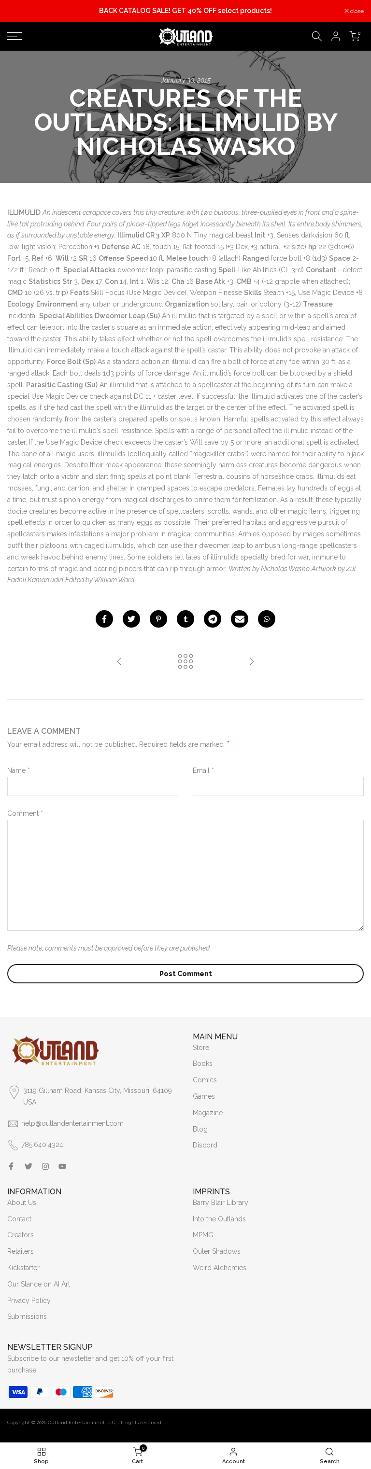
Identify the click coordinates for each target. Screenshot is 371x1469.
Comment (25, 813)
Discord (205, 1145)
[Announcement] (185, 11)
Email (203, 770)
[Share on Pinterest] (158, 619)
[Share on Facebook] (104, 619)
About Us (21, 1202)
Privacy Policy (29, 1300)
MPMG (203, 1235)
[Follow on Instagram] (45, 1166)
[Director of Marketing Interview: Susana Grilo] (252, 662)
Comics (205, 1080)
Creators (20, 1235)
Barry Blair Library (220, 1202)
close (19, 11)
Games (204, 1096)
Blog (200, 1129)
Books (203, 1063)
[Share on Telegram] (212, 619)
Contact (19, 1219)
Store (201, 1047)
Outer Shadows (217, 1251)
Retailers (20, 1251)
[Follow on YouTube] (62, 1166)
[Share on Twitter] (131, 619)
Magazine (208, 1113)
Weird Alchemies (219, 1268)
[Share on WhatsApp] (266, 619)
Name (18, 770)
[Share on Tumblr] (185, 619)
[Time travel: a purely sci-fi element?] (119, 662)
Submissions (27, 1316)
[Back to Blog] (185, 662)
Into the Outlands (219, 1219)
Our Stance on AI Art (38, 1284)
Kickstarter (23, 1268)
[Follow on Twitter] (28, 1166)
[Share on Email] (239, 619)
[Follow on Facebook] (11, 1166)
